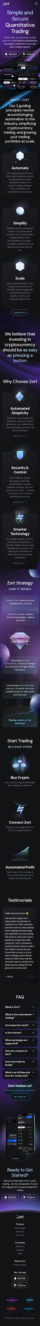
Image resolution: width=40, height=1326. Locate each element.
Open (23, 78)
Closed (32, 78)
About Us (20, 1246)
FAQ (20, 1253)
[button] (32, 976)
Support (20, 1250)
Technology (20, 1228)
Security (20, 1231)
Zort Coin (20, 1235)
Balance (7, 82)
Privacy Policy (20, 1265)
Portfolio (13, 82)
